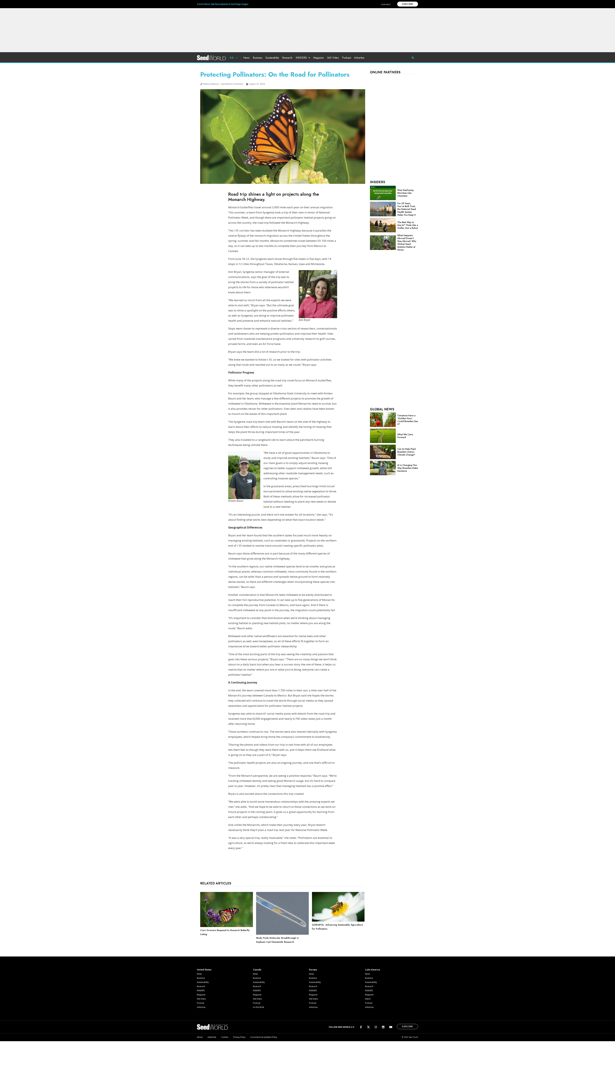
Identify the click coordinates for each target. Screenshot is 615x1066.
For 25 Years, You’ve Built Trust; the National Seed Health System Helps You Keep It (406, 209)
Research (287, 58)
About (200, 1037)
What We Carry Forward (405, 436)
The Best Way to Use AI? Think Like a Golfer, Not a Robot (407, 225)
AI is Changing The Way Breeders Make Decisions (407, 468)
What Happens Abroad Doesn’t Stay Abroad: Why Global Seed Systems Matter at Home (406, 242)
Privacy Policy (239, 1037)
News (246, 58)
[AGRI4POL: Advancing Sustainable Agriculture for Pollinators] (338, 921)
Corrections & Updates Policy (263, 1037)
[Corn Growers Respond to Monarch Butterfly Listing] (226, 926)
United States (204, 969)
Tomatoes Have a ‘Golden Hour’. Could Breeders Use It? (407, 420)
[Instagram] (376, 1027)
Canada (257, 969)
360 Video (333, 58)
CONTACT (386, 4)
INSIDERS (301, 58)
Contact (224, 1037)
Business (257, 58)
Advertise (359, 58)
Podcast (346, 58)
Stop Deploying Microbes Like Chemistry (405, 192)
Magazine (318, 58)
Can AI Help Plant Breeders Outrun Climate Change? (406, 451)
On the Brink (258, 1007)
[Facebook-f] (361, 1027)
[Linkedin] (383, 1027)
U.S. (232, 58)
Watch (368, 998)
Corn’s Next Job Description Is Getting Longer (222, 4)
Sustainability (272, 58)
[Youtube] (391, 1027)
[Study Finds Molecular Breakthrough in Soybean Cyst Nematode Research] (282, 934)
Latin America (372, 969)
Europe (313, 969)
